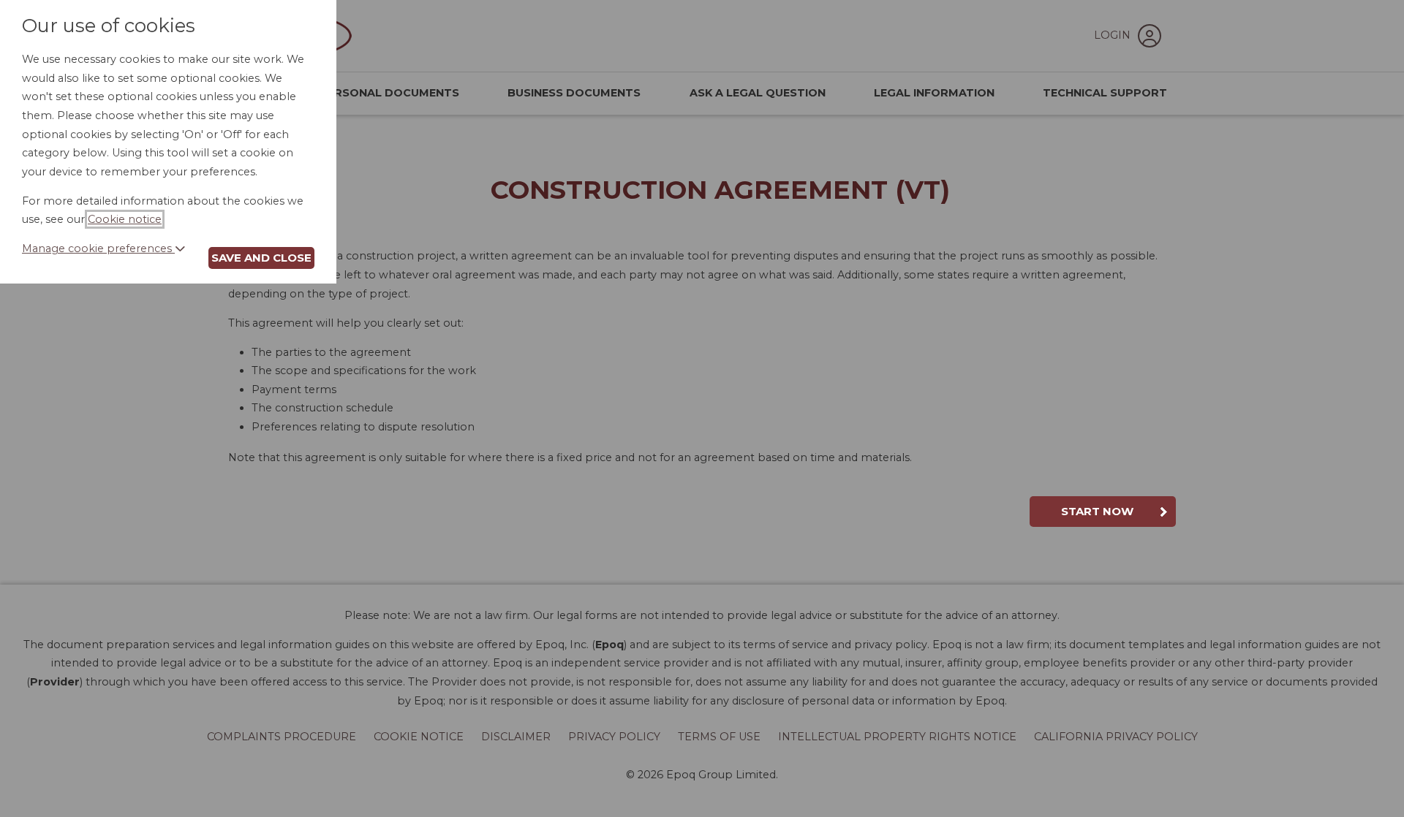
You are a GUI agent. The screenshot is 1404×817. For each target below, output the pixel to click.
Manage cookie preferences (98, 248)
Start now (1097, 511)
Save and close (261, 258)
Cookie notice (125, 219)
